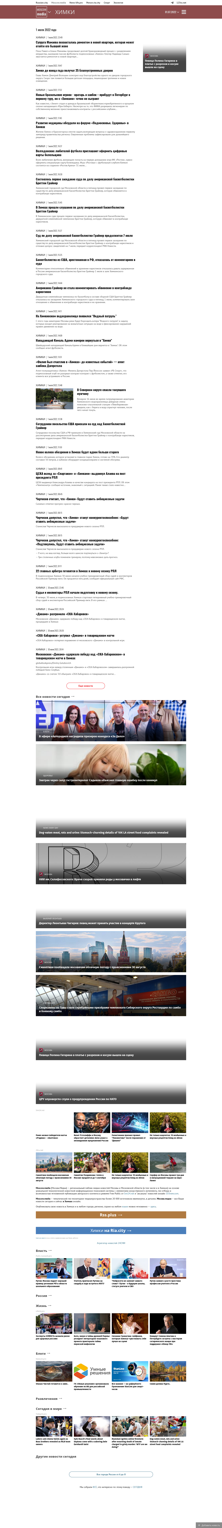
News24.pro (41, 1359)
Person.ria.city (93, 2)
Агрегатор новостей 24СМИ (111, 1243)
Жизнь (41, 1306)
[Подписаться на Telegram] (172, 2)
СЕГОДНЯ (137, 1487)
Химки (40, 37)
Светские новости (41, 1238)
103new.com (172, 1193)
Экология (118, 2)
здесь (153, 1206)
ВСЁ (95, 1487)
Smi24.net (40, 1110)
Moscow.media (58, 2)
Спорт (107, 2)
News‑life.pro (76, 2)
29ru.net (39, 1150)
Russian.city (42, 2)
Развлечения (47, 1399)
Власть (41, 1251)
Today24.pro (41, 1414)
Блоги (41, 1353)
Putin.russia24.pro (44, 1256)
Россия (41, 1296)
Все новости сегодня (53, 697)
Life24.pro (40, 1311)
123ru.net (181, 2)
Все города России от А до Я (111, 1474)
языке (125, 1206)
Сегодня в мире (49, 1409)
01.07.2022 (170, 12)
